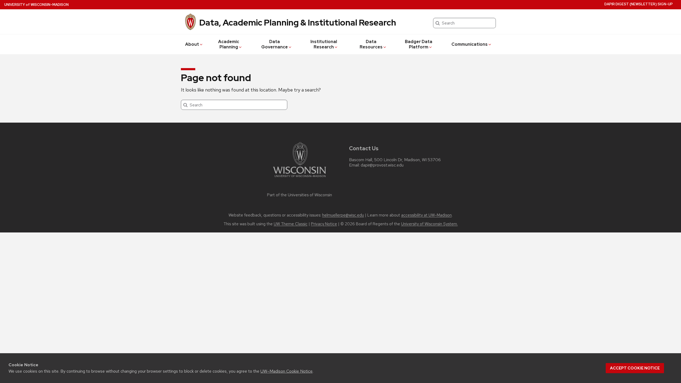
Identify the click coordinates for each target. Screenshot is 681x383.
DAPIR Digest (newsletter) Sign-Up (638, 4)
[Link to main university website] (299, 178)
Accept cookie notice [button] (635, 368)
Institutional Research (323, 44)
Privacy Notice (324, 224)
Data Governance (274, 44)
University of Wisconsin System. (429, 224)
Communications (469, 44)
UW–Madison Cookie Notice (286, 371)
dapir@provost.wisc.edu (382, 165)
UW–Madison (36, 4)
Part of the (299, 195)
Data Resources (371, 44)
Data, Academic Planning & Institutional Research (297, 22)
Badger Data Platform (418, 44)
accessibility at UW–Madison (426, 215)
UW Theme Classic (291, 224)
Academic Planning (228, 44)
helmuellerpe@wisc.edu (343, 215)
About (192, 44)
